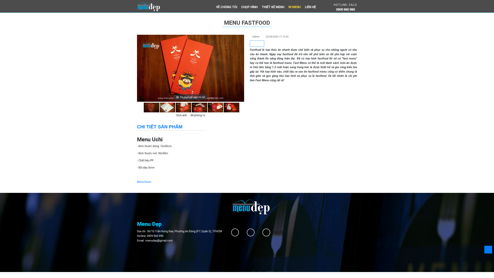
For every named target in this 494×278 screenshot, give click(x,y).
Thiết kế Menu (273, 7)
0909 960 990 (155, 235)
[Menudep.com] (148, 6)
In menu (294, 7)
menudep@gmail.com (159, 240)
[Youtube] (266, 232)
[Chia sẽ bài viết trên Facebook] (257, 44)
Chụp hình (249, 7)
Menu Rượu (144, 181)
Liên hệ (310, 7)
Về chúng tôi (226, 7)
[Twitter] (251, 232)
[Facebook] (235, 232)
